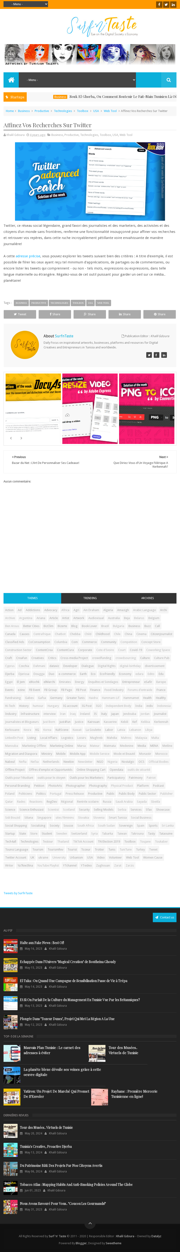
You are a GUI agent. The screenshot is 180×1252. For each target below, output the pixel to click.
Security (84, 809)
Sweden (61, 833)
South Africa (85, 825)
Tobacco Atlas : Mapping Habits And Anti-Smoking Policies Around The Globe (76, 1184)
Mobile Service (99, 753)
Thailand (63, 841)
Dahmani (39, 666)
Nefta (22, 761)
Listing (31, 738)
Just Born (49, 722)
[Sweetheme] (149, 355)
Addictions (33, 610)
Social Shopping (16, 825)
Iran (63, 714)
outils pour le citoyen (51, 777)
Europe (161, 682)
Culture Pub (161, 658)
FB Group (50, 690)
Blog (74, 626)
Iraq (73, 714)
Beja (127, 618)
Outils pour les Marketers (86, 777)
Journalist (160, 714)
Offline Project (15, 769)
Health (147, 698)
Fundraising (13, 698)
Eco (93, 674)
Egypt (9, 682)
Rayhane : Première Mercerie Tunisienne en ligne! (134, 1094)
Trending (90, 598)
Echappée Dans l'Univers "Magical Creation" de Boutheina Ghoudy (68, 961)
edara (139, 674)
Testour (48, 841)
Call (157, 626)
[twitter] (166, 4)
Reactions (36, 801)
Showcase (163, 809)
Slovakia (83, 817)
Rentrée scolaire (88, 801)
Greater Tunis (76, 698)
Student (47, 833)
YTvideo (86, 865)
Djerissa (24, 674)
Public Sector (147, 793)
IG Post (87, 706)
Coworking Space (158, 650)
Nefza (35, 761)
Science (10, 809)
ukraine (43, 857)
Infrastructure (30, 714)
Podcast (158, 785)
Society (54, 825)
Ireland (85, 714)
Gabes (29, 698)
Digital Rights (107, 666)
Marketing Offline (34, 745)
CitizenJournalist (161, 634)
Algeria (108, 610)
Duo (51, 674)
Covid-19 (136, 650)
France (161, 690)
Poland (10, 793)
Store (34, 833)
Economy (125, 674)
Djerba (9, 674)
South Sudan (106, 825)
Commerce (89, 642)
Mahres (126, 738)
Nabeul (10, 761)
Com (74, 642)
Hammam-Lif (110, 698)
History (24, 706)
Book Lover (89, 626)
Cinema (141, 634)
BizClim (48, 626)
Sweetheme (113, 1243)
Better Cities (31, 626)
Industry (10, 714)
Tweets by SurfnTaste (18, 893)
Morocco (161, 753)
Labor (109, 730)
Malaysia (141, 738)
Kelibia (145, 722)
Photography (98, 785)
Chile (117, 634)
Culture (145, 658)
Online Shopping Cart (91, 769)
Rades (21, 801)
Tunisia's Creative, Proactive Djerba (46, 1146)
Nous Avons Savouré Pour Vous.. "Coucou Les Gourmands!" (63, 1203)
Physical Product (122, 785)
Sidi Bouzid (12, 817)
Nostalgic (128, 761)
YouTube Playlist (48, 865)
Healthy (161, 698)
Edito (151, 674)
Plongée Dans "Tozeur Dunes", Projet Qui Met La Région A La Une (67, 1019)
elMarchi (49, 682)
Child (88, 634)
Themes (32, 598)
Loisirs (81, 738)
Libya (148, 730)
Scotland (69, 809)
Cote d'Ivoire (105, 650)
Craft (8, 658)
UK (32, 857)
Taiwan (122, 833)
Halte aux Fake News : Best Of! (42, 942)
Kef (134, 722)
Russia (107, 801)
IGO (98, 706)
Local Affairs (48, 738)
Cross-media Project (74, 658)
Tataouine (165, 833)
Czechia (24, 666)
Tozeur (85, 849)
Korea (47, 730)
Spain (140, 825)
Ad (20, 610)
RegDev (52, 801)
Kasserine (110, 722)
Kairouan (94, 722)
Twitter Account (15, 857)
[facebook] (159, 4)
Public (111, 793)
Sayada (142, 801)
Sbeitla (155, 801)
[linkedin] (173, 4)
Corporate (85, 650)
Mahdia (112, 738)
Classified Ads (14, 642)
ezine (21, 690)
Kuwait (77, 730)
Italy (104, 714)
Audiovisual (96, 618)
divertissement (155, 666)
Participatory (116, 777)
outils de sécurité (139, 769)
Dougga (39, 674)
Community (108, 642)
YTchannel (70, 865)
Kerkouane (12, 730)
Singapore (44, 817)
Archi (163, 610)
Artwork (78, 618)
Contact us (166, 917)
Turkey (140, 849)
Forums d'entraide (140, 690)
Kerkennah (161, 722)
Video (101, 857)
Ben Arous (12, 626)
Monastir (145, 753)
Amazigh (123, 610)
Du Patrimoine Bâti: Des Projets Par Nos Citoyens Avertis (61, 1165)
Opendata (116, 769)
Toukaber (161, 841)
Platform (143, 785)
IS (95, 714)
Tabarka (107, 833)
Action (9, 610)
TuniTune (126, 849)
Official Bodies (159, 761)
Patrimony (135, 777)
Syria (94, 833)
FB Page (66, 690)
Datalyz (156, 1236)
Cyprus (10, 666)
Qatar (9, 801)
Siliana (28, 817)
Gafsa (42, 698)
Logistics (67, 738)
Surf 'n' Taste (57, 1236)
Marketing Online (61, 745)
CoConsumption (39, 642)
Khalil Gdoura (125, 1236)
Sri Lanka (168, 825)
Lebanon (135, 730)
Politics (41, 793)
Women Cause (152, 857)
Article (53, 618)
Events (9, 690)
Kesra (27, 730)
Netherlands (51, 761)
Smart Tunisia (118, 817)
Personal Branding (17, 785)
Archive (10, 618)
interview (50, 714)
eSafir (148, 682)
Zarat (117, 865)
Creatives (37, 658)
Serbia (122, 809)
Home (10, 111)
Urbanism (76, 857)
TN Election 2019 (109, 841)
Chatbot (60, 634)
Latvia (121, 730)
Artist (65, 618)
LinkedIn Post (14, 738)
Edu (161, 674)
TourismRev (55, 849)
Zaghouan (103, 865)
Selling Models (103, 809)
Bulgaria (118, 626)
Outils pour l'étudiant (19, 777)
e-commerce (67, 674)
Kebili (124, 722)
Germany (56, 698)
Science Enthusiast (31, 809)
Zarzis (130, 865)
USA (96, 111)
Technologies (63, 111)
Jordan (145, 714)
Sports (153, 825)
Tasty (151, 833)
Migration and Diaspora (21, 753)
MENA (154, 745)
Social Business (141, 817)
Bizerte (62, 626)
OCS (141, 761)
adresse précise (28, 256)
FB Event (34, 690)
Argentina (25, 618)
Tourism (37, 849)
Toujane (145, 841)
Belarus (139, 618)
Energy (79, 682)
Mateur (95, 745)
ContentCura (65, 650)
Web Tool (110, 111)
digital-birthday (130, 666)
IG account (70, 706)
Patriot (151, 777)
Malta (155, 738)
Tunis (111, 849)
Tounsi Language (16, 849)
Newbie (69, 761)
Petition (39, 785)
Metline (167, 745)
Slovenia (99, 817)
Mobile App (78, 753)
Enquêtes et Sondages (103, 682)
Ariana (41, 618)
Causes (24, 634)
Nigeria (112, 761)
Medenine (126, 745)
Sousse (68, 825)
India (138, 706)
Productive (42, 111)
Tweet (22, 314)
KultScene (62, 730)
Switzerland (79, 833)
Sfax (149, 809)
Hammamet (131, 698)
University (59, 857)
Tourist (72, 849)
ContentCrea (44, 650)
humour (38, 706)
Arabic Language (144, 610)
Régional (67, 801)
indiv (149, 706)
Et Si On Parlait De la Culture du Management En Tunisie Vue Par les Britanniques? (80, 1000)
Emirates (65, 682)
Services (136, 809)
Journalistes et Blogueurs (22, 722)
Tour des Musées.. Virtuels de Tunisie (123, 1050)
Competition (128, 642)
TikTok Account (83, 841)
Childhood (103, 634)
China (128, 634)
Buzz (147, 626)
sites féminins (65, 817)
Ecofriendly (107, 674)
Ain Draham (91, 610)
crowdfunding (101, 658)
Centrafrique (42, 634)
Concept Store (151, 642)
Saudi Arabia (124, 801)
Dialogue (88, 666)
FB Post (81, 690)
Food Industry (114, 690)
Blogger (81, 1243)
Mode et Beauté (124, 753)
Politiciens (25, 793)
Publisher (166, 793)
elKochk (34, 682)
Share (56, 314)
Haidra (93, 698)
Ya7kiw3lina (25, 865)
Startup (10, 833)
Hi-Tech (10, 706)
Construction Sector (18, 650)
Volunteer (115, 857)
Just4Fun (65, 722)
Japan (115, 714)
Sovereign (126, 825)
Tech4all (10, 841)
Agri (76, 610)
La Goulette (93, 730)
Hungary (53, 706)
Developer (70, 666)
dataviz (54, 666)
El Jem (21, 682)
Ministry (46, 753)
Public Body (127, 793)
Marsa (81, 745)
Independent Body (118, 706)
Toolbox (82, 111)
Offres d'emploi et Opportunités (50, 769)
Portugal (55, 793)
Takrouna (137, 833)
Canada (10, 634)
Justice (79, 722)
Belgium (153, 618)
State (22, 833)
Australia (114, 618)
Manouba (11, 745)
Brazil (105, 626)
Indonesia (164, 706)
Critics (52, 658)
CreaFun (21, 658)
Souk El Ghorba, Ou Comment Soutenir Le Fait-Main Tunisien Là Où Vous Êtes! (116, 96)
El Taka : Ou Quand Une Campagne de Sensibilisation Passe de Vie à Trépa (73, 980)
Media (142, 745)
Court (122, 650)
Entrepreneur (131, 682)
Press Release (75, 793)
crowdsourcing (126, 658)
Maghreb (96, 738)
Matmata (110, 745)
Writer (9, 865)
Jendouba (129, 714)
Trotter (99, 849)
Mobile (61, 753)
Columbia (60, 642)
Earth (83, 674)
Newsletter (85, 761)
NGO (100, 761)
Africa (65, 610)
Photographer (75, 785)
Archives (147, 598)
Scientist (53, 809)
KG (37, 730)
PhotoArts (55, 785)
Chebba (75, 634)
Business (44, 97)
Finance (95, 690)
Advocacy (50, 610)
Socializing (38, 825)
